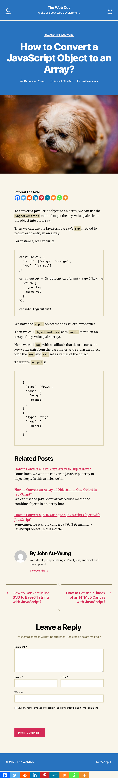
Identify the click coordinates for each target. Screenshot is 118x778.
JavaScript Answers (59, 35)
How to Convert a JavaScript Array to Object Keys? (52, 469)
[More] (65, 198)
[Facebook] (17, 198)
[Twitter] (23, 198)
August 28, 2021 (63, 81)
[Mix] (53, 198)
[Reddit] (29, 198)
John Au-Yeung (36, 81)
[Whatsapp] (59, 198)
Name (18, 677)
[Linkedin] (35, 198)
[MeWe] (47, 198)
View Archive (39, 570)
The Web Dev (59, 7)
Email (64, 677)
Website (18, 692)
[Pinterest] (41, 198)
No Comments (90, 81)
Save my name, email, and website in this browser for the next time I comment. (58, 707)
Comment (20, 647)
